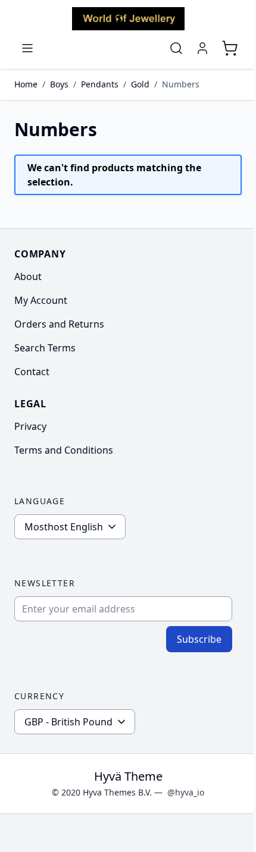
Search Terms (45, 347)
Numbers (180, 84)
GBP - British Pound (68, 721)
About (28, 276)
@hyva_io (185, 792)
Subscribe (199, 639)
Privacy (30, 426)
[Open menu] (27, 48)
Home (26, 84)
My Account (40, 300)
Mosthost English (63, 526)
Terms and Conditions (63, 450)
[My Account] (202, 48)
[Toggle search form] (176, 48)
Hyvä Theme (128, 776)
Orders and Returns (59, 324)
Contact (31, 371)
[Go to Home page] (128, 18)
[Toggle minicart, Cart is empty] (230, 48)
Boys (59, 84)
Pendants (99, 84)
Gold (140, 84)
